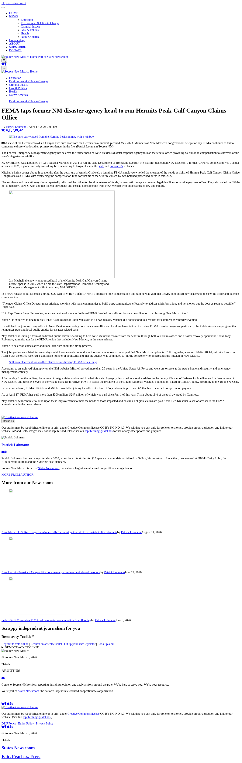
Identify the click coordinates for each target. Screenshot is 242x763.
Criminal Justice (30, 26)
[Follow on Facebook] (5, 64)
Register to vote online (15, 644)
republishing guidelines (98, 431)
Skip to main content (14, 3)
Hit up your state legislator (79, 644)
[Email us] (3, 678)
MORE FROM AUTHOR (17, 474)
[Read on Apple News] (8, 703)
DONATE (15, 50)
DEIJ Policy (9, 697)
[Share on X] (7, 130)
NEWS (13, 16)
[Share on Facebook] (10, 130)
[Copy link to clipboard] (21, 130)
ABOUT (14, 43)
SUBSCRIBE (17, 47)
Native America (30, 36)
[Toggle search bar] (4, 60)
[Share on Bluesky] (3, 130)
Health (25, 33)
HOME (13, 13)
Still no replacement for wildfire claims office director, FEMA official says (53, 362)
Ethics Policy (26, 697)
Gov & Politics (30, 30)
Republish (8, 421)
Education (27, 19)
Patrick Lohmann (16, 126)
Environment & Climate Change (40, 23)
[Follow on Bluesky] (3, 64)
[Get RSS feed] (11, 703)
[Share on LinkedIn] (13, 130)
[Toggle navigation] (3, 7)
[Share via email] (17, 130)
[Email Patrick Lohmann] (3, 452)
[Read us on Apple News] (8, 726)
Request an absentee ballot (46, 644)
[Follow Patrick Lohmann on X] (6, 452)
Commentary (17, 40)
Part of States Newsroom (53, 56)
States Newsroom (48, 468)
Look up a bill (106, 644)
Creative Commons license (83, 713)
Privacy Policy (44, 697)
